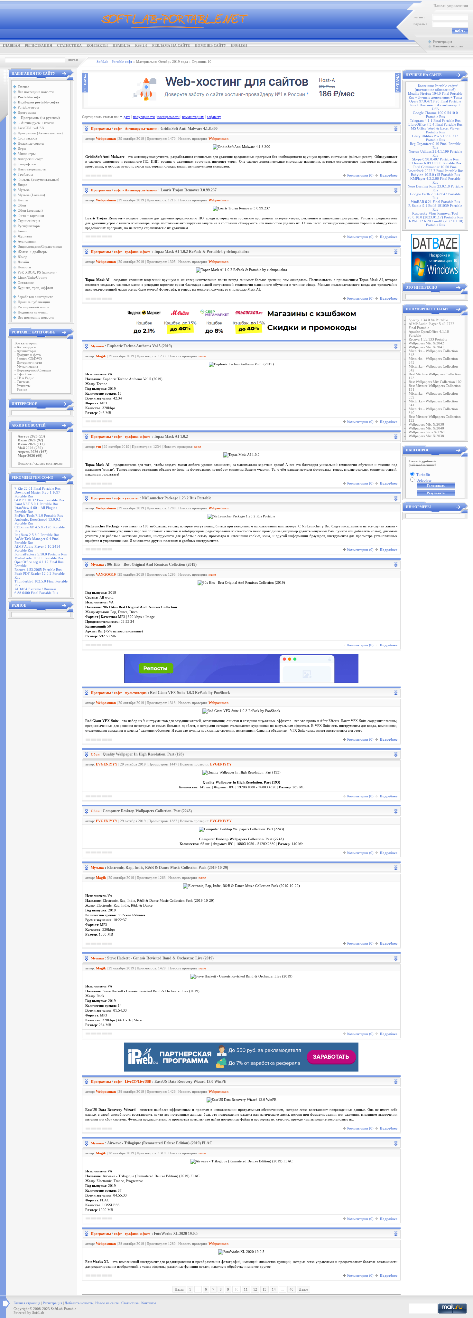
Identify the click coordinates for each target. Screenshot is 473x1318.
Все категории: (26, 343)
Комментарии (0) (360, 175)
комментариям (193, 117)
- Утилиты (22, 386)
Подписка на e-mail (33, 312)
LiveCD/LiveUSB (31, 128)
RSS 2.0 (141, 45)
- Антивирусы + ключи (36, 123)
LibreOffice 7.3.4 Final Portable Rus (435, 124)
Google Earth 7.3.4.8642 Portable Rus (435, 196)
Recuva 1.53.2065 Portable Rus (37, 570)
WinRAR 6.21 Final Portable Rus (435, 202)
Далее (303, 1289)
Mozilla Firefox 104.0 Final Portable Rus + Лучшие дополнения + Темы (435, 95)
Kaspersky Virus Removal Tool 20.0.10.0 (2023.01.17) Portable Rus (435, 215)
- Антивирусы (25, 347)
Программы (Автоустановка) (40, 133)
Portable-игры (28, 107)
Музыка (24, 190)
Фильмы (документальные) (38, 179)
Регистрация (38, 45)
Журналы (25, 236)
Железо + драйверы (32, 252)
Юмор (22, 257)
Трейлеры (25, 174)
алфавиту (214, 117)
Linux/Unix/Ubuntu (32, 277)
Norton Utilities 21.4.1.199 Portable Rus (435, 153)
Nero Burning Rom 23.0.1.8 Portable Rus (435, 188)
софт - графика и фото (132, 252)
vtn (98, 446)
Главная (11, 45)
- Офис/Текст (24, 374)
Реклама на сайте (171, 45)
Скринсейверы (29, 221)
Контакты (97, 45)
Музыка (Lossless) (31, 195)
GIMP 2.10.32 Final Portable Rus (39, 500)
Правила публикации (34, 302)
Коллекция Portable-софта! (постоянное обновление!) (437, 87)
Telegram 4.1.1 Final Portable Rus (435, 120)
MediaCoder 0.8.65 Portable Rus (38, 558)
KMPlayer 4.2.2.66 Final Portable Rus (435, 180)
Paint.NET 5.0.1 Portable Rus (36, 504)
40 (291, 1289)
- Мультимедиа (26, 366)
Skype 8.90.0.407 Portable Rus (435, 159)
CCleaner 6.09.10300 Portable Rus (435, 163)
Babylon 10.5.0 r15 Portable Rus (435, 175)
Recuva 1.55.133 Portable (428, 339)
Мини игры (26, 154)
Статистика (69, 45)
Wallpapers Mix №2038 (426, 424)
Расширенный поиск (33, 307)
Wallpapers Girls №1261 (427, 432)
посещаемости (168, 117)
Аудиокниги (27, 241)
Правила (121, 45)
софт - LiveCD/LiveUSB (132, 1081)
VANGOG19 (106, 574)
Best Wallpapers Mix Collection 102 (435, 382)
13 (264, 1289)
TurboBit (423, 474)
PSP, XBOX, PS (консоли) (37, 272)
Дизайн (23, 262)
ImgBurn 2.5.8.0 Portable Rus (36, 535)
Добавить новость (79, 1303)
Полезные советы (31, 143)
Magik (101, 356)
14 (274, 1289)
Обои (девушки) (30, 210)
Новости (24, 267)
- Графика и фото (27, 355)
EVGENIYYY (106, 764)
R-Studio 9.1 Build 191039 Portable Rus (435, 207)
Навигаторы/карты (32, 169)
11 (246, 1289)
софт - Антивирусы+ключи (135, 128)
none (202, 356)
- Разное (20, 389)
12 (255, 1289)
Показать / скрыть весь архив (40, 463)
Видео (22, 185)
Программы (27, 112)
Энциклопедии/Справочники (40, 246)
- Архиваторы (25, 351)
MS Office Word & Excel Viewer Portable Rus (435, 130)
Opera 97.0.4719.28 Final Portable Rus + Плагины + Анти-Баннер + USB (435, 105)
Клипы (23, 200)
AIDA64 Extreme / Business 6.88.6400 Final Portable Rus (36, 591)
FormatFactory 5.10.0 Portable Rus (40, 554)
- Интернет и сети (28, 362)
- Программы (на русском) (39, 118)
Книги (22, 231)
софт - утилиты (126, 498)
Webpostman (106, 138)
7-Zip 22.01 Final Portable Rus (37, 488)
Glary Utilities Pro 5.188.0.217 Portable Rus (435, 138)
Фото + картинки (31, 215)
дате (127, 117)
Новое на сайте (107, 1303)
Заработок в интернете (35, 297)
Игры (22, 148)
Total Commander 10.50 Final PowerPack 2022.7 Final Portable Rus (435, 169)
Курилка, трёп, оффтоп (35, 288)
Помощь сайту (210, 45)
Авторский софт (30, 159)
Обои (22, 205)
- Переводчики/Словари (32, 370)
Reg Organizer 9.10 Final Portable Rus (435, 145)
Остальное (26, 282)
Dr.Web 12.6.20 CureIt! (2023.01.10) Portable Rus (435, 223)
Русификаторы (29, 226)
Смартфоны (27, 164)
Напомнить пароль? (448, 46)
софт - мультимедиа (130, 693)
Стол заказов (27, 138)
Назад (179, 1289)
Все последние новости (36, 92)
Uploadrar (423, 480)
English (239, 45)
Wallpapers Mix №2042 (426, 343)
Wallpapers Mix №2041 (426, 347)
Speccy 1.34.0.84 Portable (428, 320)
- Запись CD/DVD (28, 359)
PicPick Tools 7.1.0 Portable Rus (38, 515)
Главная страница (27, 1303)
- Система (22, 382)
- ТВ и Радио (24, 378)
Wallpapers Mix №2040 (426, 428)
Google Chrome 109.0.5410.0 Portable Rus (435, 115)
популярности (144, 117)
